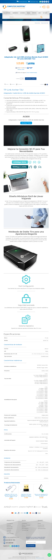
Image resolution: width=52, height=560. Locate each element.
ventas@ (12, 537)
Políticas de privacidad (40, 558)
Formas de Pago (34, 1)
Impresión (34, 12)
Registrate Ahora (41, 526)
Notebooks (9, 525)
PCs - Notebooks (7, 12)
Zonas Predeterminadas (31, 72)
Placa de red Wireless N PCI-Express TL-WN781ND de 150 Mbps (41, 495)
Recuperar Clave (41, 525)
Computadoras (10, 523)
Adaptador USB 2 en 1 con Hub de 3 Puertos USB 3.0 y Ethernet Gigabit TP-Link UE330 (11, 496)
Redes (39, 12)
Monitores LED (9, 528)
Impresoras (9, 530)
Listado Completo (10, 533)
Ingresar (39, 523)
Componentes (15, 12)
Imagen (28, 12)
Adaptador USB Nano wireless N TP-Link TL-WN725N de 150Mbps (26, 495)
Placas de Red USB (44, 23)
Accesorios (22, 12)
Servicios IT (24, 526)
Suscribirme (30, 545)
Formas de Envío (23, 1)
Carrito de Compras (41, 528)
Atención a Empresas (26, 525)
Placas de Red (37, 23)
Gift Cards (45, 12)
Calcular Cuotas (20, 69)
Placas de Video (10, 526)
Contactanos (24, 523)
